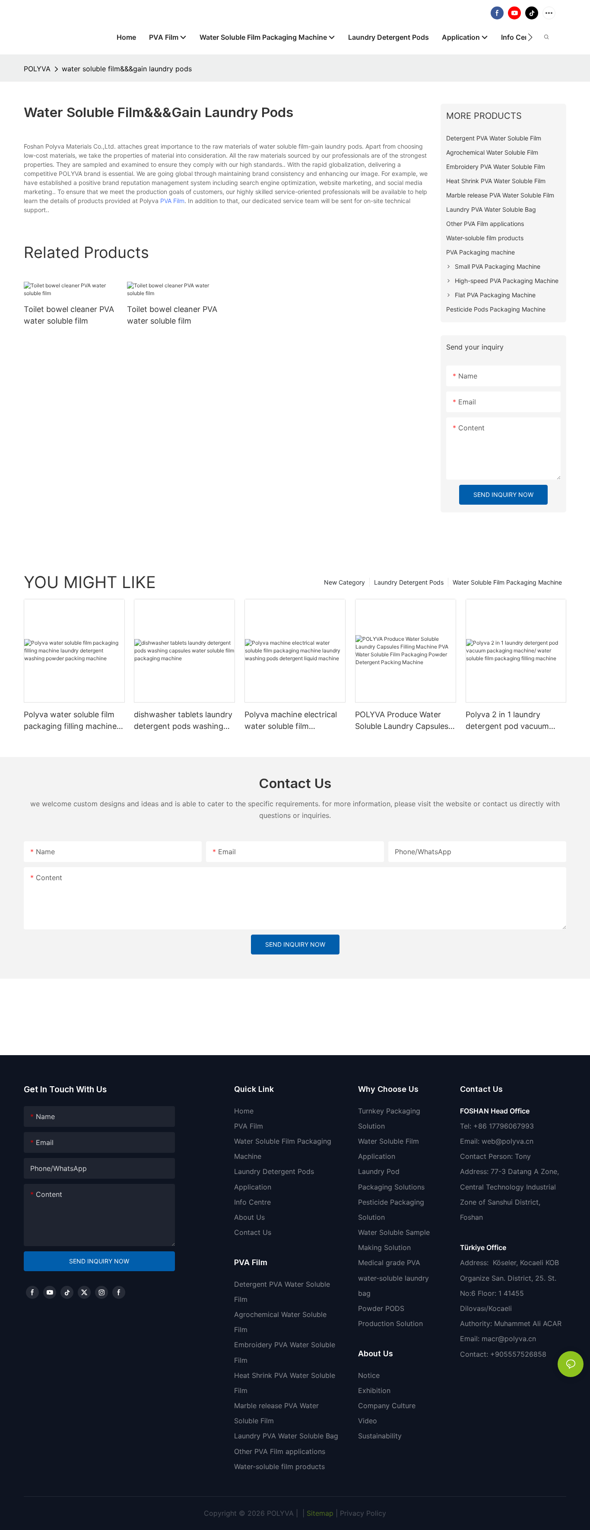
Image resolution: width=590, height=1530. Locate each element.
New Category (344, 582)
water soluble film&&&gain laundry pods (127, 68)
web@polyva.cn (507, 1141)
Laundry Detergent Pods (409, 582)
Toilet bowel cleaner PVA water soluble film (69, 315)
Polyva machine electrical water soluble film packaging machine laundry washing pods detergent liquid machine (294, 721)
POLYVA (37, 68)
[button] (530, 37)
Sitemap (319, 1513)
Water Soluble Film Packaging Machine (507, 582)
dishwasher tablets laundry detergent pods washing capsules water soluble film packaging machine (183, 721)
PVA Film (172, 200)
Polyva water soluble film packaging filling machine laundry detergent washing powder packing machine (73, 721)
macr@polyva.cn (510, 1338)
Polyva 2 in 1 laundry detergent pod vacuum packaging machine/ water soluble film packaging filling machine (514, 721)
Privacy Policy (363, 1513)
